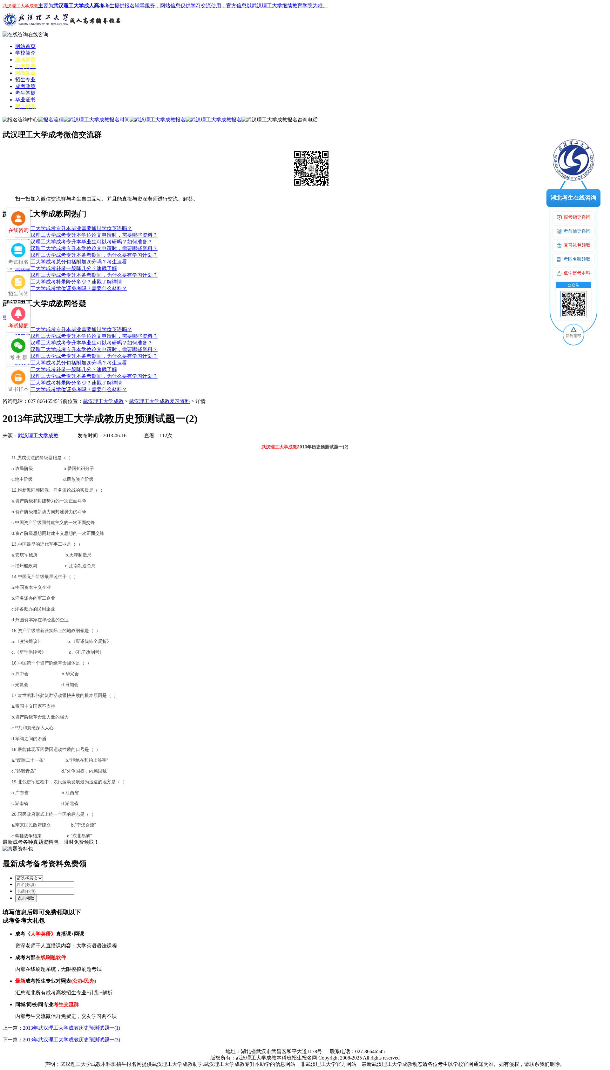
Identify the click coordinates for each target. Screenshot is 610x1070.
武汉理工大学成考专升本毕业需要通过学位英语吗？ (73, 228)
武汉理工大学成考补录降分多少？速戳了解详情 (68, 281)
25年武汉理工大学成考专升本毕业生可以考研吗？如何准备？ (83, 241)
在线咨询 (38, 34)
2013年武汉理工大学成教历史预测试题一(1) (71, 1028)
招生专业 (25, 79)
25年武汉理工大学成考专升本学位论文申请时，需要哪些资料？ (86, 235)
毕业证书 (25, 99)
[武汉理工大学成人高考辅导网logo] (63, 29)
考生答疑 (25, 93)
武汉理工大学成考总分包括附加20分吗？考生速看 (71, 261)
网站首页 (25, 46)
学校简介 (25, 53)
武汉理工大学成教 (103, 401)
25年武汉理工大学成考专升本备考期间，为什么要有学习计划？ (86, 255)
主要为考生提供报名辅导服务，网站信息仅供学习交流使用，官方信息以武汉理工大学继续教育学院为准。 (165, 5)
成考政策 (25, 86)
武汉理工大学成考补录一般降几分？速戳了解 (66, 268)
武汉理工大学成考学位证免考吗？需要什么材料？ (71, 288)
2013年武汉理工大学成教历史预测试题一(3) (71, 1039)
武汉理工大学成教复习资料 (159, 401)
